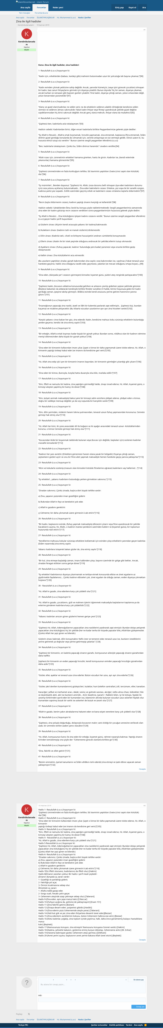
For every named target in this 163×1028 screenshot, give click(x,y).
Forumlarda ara (41, 13)
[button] (65, 7)
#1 (145, 30)
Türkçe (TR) (23, 1025)
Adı (39, 995)
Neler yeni (58, 7)
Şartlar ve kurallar (99, 1025)
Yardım (129, 1025)
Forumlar (41, 7)
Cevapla (142, 769)
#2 (145, 805)
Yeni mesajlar (24, 13)
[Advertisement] (92, 48)
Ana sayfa (25, 7)
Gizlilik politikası (116, 1025)
